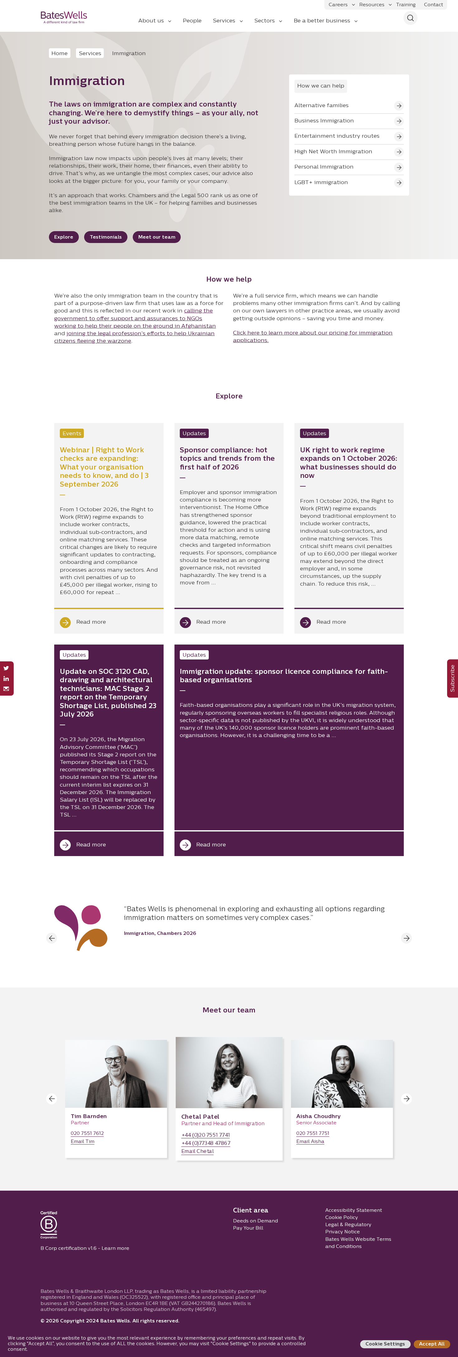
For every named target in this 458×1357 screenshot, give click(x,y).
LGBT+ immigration (321, 182)
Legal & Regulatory (348, 1224)
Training (406, 4)
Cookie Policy (341, 1217)
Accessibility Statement (353, 1210)
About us (151, 21)
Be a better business (322, 21)
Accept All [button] (432, 1344)
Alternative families (321, 105)
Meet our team (156, 237)
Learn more (115, 1248)
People (192, 21)
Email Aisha (310, 1142)
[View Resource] (108, 528)
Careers (338, 4)
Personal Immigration (324, 167)
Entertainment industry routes (336, 136)
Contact (433, 4)
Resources (371, 4)
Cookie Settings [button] (385, 1344)
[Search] (410, 18)
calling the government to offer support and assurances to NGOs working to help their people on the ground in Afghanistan (135, 318)
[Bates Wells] (68, 17)
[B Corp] (49, 1226)
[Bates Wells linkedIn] (6, 678)
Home (59, 53)
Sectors (264, 21)
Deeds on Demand (255, 1221)
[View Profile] (116, 1099)
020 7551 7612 (87, 1133)
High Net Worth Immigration (333, 152)
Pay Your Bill (248, 1228)
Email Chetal (197, 1152)
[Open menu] (353, 4)
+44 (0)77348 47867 (206, 1143)
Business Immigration (324, 121)
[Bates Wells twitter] (6, 668)
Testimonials (106, 237)
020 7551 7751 (312, 1133)
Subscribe (452, 678)
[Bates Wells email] (6, 689)
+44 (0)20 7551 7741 (205, 1135)
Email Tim (82, 1142)
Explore (63, 237)
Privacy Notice (342, 1232)
